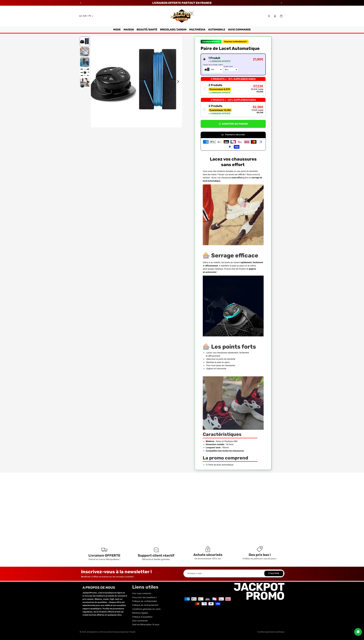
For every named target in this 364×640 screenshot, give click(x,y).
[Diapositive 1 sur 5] (84, 41)
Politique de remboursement (145, 605)
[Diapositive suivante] (179, 82)
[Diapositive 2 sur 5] (84, 51)
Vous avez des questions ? (144, 597)
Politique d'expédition (142, 617)
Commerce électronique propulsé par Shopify (117, 632)
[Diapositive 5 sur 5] (84, 83)
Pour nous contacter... (142, 593)
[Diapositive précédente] (94, 82)
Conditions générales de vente (146, 609)
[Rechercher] (269, 16)
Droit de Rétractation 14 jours (145, 624)
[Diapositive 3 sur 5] (84, 62)
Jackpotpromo (92, 632)
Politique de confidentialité (144, 601)
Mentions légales (140, 613)
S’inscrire (273, 573)
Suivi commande (140, 620)
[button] (233, 64)
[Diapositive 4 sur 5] (84, 72)
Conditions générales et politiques (270, 632)
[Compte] (275, 16)
